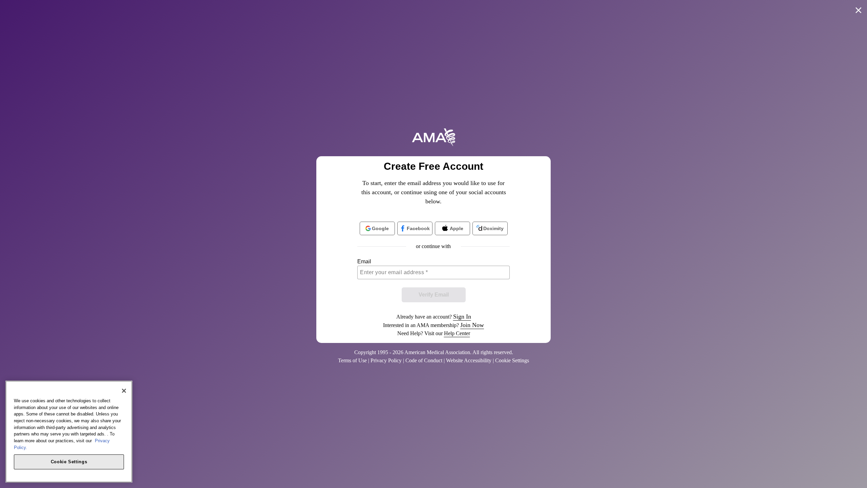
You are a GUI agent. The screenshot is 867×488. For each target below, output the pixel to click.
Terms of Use (352, 360)
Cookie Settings (69, 461)
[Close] (124, 390)
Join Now (472, 325)
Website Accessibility (468, 360)
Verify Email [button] (434, 295)
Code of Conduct (423, 360)
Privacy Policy (386, 360)
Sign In (462, 316)
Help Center (457, 333)
